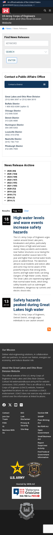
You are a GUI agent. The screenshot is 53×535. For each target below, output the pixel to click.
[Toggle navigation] (49, 10)
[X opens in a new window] (10, 404)
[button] (24, 5)
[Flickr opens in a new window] (21, 404)
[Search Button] (44, 10)
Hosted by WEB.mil (25, 484)
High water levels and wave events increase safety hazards (28, 224)
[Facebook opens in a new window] (4, 404)
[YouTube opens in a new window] (15, 404)
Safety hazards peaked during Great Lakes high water (31, 305)
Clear (26, 210)
